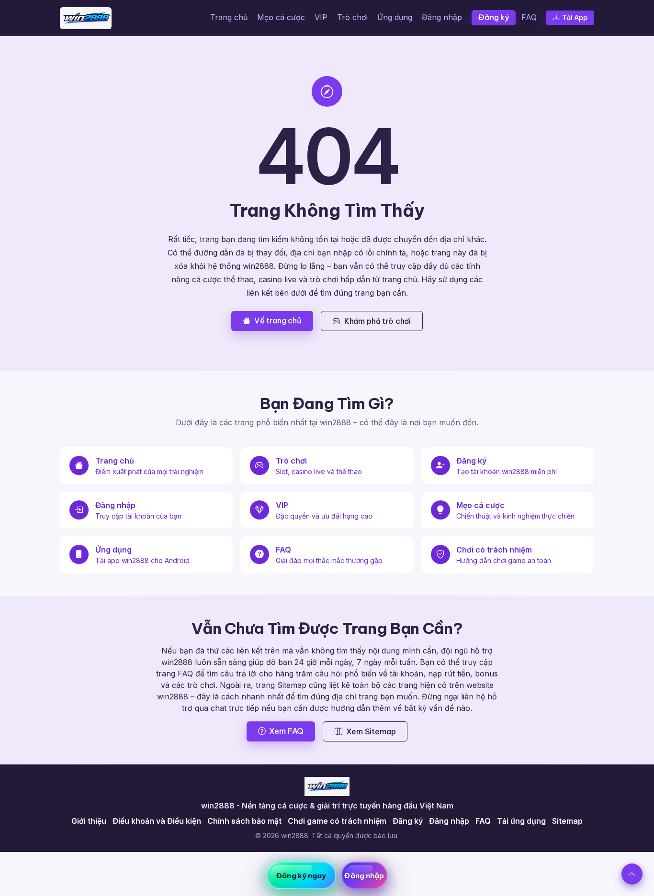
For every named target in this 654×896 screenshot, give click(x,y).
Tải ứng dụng (521, 821)
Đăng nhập (442, 17)
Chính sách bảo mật (244, 821)
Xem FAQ (286, 731)
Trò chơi (352, 17)
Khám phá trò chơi (377, 321)
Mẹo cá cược (281, 17)
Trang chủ (229, 17)
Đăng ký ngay (301, 875)
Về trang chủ (278, 320)
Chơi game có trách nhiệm (337, 821)
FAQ (529, 17)
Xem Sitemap (370, 731)
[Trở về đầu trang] (632, 874)
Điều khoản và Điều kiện (157, 821)
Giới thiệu (88, 821)
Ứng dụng (394, 17)
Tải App (574, 17)
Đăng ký (493, 17)
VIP (321, 17)
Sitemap (567, 821)
